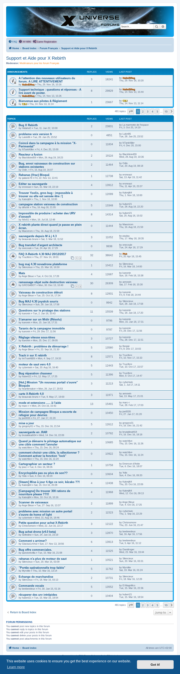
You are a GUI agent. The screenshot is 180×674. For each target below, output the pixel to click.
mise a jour (26, 423)
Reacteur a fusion (30, 154)
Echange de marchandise (36, 576)
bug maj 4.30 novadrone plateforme (43, 264)
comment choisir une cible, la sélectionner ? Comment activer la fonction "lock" (49, 454)
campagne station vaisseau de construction (48, 204)
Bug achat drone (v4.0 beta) (37, 531)
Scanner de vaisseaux (33, 502)
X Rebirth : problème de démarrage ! (43, 346)
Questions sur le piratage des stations (44, 310)
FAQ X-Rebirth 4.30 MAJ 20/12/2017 (42, 254)
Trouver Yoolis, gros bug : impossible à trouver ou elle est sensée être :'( (46, 194)
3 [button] (147, 111)
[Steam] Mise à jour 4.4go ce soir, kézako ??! (49, 482)
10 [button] (165, 111)
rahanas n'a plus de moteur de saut (43, 558)
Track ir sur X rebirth (33, 355)
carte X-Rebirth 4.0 (31, 393)
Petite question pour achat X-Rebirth (43, 522)
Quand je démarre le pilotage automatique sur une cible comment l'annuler (50, 443)
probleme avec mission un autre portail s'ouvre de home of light (45, 513)
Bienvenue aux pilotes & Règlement (43, 101)
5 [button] (157, 111)
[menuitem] (12, 41)
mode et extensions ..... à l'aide (40, 402)
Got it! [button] (155, 664)
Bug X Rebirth (28, 125)
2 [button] (143, 111)
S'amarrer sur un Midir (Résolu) (40, 319)
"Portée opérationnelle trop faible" (42, 567)
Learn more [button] (16, 667)
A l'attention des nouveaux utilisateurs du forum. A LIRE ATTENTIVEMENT (47, 80)
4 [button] (152, 111)
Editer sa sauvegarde (33, 184)
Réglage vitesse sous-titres (37, 337)
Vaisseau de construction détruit (41, 292)
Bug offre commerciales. (35, 549)
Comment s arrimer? (33, 540)
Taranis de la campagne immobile (42, 328)
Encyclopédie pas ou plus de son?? (43, 473)
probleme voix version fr (35, 134)
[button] (131, 111)
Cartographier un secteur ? (37, 464)
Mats (22, 273)
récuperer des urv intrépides (38, 594)
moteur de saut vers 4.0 (34, 364)
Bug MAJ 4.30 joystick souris (38, 301)
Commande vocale (31, 585)
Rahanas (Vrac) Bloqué (34, 175)
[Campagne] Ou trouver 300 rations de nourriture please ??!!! (44, 492)
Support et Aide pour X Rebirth (36, 58)
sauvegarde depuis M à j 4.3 (38, 236)
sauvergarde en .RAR (33, 432)
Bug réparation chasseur (35, 373)
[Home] (90, 21)
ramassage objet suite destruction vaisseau (48, 282)
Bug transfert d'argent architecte (40, 245)
